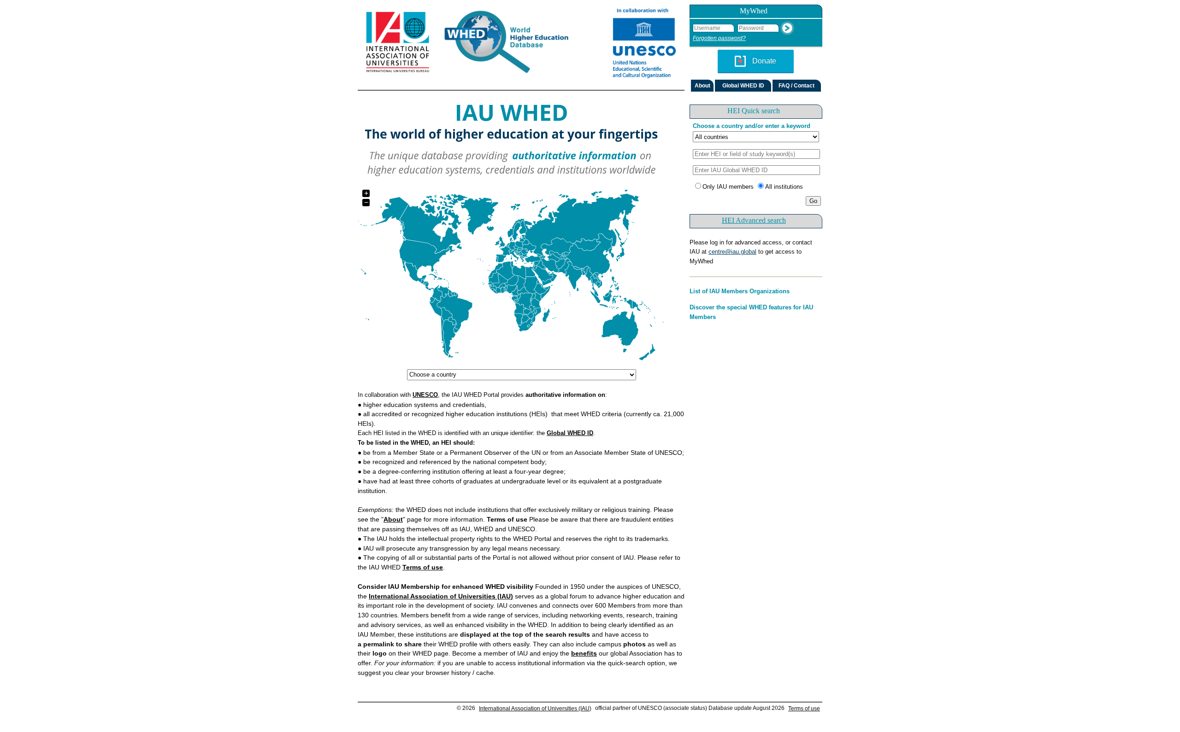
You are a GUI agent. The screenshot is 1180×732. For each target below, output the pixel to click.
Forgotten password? (719, 38)
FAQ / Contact (796, 85)
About (702, 85)
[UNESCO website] (642, 45)
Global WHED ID (743, 85)
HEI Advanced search (754, 220)
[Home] (521, 45)
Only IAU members (728, 186)
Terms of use (804, 708)
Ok (787, 28)
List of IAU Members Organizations (740, 291)
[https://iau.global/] (400, 45)
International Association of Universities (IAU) (535, 708)
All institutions (784, 186)
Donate (764, 61)
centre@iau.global (732, 251)
